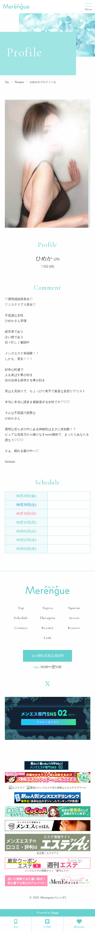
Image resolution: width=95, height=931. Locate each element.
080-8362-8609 (48, 655)
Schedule (21, 618)
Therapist (47, 618)
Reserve (74, 628)
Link (47, 638)
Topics (47, 608)
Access (74, 618)
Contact (21, 628)
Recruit (79, 927)
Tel (15, 927)
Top (21, 608)
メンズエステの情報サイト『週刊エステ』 (48, 870)
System (74, 608)
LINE (47, 927)
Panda (55, 912)
